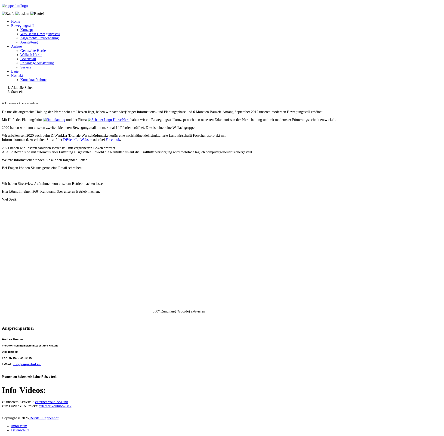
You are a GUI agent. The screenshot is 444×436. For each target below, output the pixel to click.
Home (15, 21)
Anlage (16, 46)
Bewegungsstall (22, 26)
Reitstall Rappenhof (44, 418)
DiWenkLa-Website (77, 140)
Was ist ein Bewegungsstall (40, 34)
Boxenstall (28, 59)
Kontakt (17, 75)
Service (25, 67)
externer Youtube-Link (51, 402)
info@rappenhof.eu (26, 364)
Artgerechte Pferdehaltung (39, 38)
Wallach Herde (31, 55)
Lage (14, 71)
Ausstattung (29, 42)
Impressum (19, 426)
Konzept (26, 30)
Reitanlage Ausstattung (37, 63)
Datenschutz (20, 430)
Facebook (113, 140)
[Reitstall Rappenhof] (15, 6)
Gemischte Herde (33, 51)
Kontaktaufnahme (33, 80)
